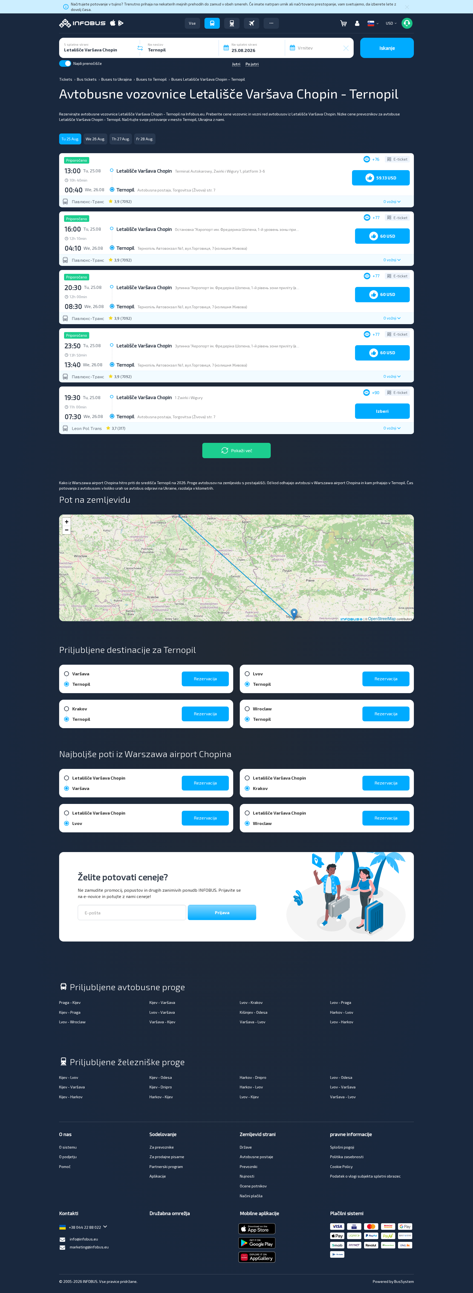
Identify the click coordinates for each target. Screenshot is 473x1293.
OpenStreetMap (382, 618)
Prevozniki (248, 1166)
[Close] (407, 7)
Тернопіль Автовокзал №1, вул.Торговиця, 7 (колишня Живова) (192, 248)
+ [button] (66, 521)
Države (246, 1147)
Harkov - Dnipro (253, 1077)
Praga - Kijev (69, 1002)
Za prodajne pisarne (166, 1156)
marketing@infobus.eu (89, 1247)
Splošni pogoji (342, 1147)
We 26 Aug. (95, 138)
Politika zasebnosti (347, 1156)
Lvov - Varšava (162, 1012)
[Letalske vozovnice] (251, 23)
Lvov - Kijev (249, 1096)
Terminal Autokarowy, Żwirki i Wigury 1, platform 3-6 (220, 171)
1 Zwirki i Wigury (189, 397)
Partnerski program (166, 1166)
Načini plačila (251, 1195)
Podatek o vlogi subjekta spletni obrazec (365, 1176)
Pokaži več (241, 450)
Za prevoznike (161, 1147)
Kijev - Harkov (70, 1096)
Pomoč (65, 1166)
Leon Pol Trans (87, 428)
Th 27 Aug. (121, 138)
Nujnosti (247, 1176)
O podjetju (68, 1156)
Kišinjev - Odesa (253, 1012)
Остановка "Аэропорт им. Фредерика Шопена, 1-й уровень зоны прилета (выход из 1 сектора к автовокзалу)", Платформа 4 (284, 229)
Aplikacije (157, 1176)
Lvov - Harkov (341, 1021)
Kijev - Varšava (162, 1002)
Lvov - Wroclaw (72, 1021)
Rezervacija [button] (205, 678)
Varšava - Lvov (252, 1021)
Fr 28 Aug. (144, 138)
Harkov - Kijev (161, 1096)
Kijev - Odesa (160, 1077)
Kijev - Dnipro (160, 1087)
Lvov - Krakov (251, 1002)
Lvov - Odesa (341, 1077)
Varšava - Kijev (162, 1021)
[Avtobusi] (212, 23)
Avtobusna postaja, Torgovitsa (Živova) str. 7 (176, 190)
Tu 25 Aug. (70, 138)
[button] (271, 23)
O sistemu (68, 1147)
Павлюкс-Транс (88, 201)
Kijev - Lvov (68, 1077)
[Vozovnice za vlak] (232, 23)
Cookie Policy (341, 1166)
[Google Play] (120, 23)
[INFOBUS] (82, 23)
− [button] (66, 530)
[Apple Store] (112, 23)
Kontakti (68, 1213)
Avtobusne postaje (256, 1156)
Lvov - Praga (340, 1002)
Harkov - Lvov (341, 1012)
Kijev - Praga (69, 1012)
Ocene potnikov (253, 1186)
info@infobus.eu (84, 1239)
